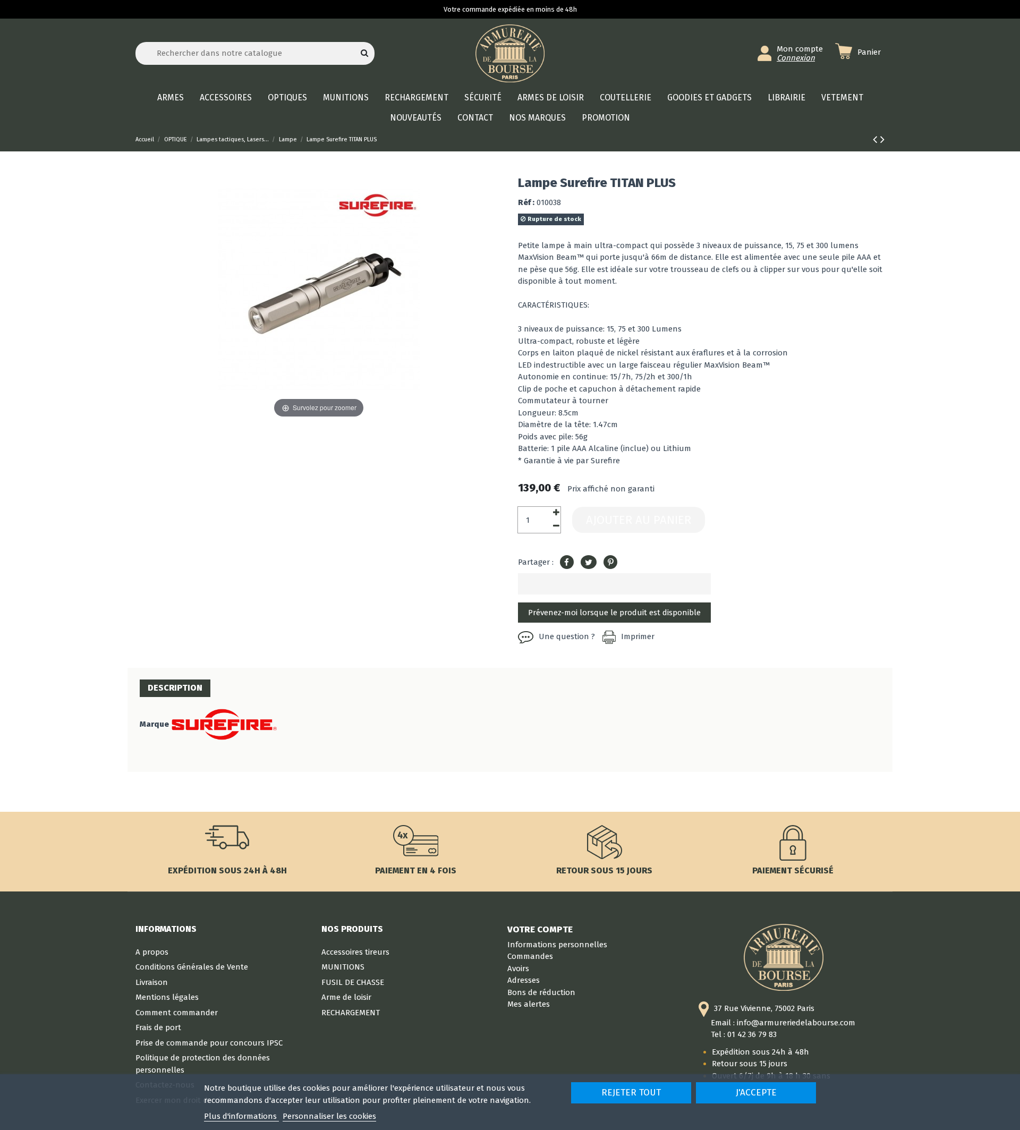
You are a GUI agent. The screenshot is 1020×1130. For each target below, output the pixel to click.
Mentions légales (167, 997)
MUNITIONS (342, 967)
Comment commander (176, 1012)
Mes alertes (528, 1004)
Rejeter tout (631, 1092)
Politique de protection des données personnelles (202, 1064)
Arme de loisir (346, 997)
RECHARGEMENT (350, 1012)
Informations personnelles (557, 944)
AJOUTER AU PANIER (638, 520)
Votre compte (540, 929)
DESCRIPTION (175, 688)
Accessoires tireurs (355, 952)
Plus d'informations (241, 1116)
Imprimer (637, 636)
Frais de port (158, 1027)
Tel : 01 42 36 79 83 (744, 1034)
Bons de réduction (541, 992)
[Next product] (882, 139)
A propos (151, 952)
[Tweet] (589, 562)
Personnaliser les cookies (329, 1116)
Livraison (151, 982)
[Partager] (567, 562)
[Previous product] (876, 139)
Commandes (530, 956)
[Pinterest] (610, 562)
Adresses (523, 980)
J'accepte (756, 1092)
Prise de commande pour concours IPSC (209, 1043)
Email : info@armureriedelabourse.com (783, 1022)
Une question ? (567, 636)
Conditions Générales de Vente (191, 967)
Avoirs (518, 968)
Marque (154, 724)
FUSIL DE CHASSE (352, 982)
